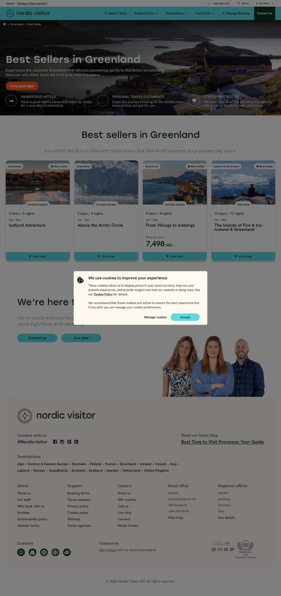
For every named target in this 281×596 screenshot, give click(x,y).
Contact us (37, 338)
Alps (20, 464)
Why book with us (30, 506)
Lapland (23, 470)
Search (245, 3)
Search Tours (118, 13)
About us (24, 493)
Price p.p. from (155, 237)
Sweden (112, 470)
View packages (22, 86)
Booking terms (78, 493)
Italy (173, 464)
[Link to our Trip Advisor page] (249, 549)
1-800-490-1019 (221, 3)
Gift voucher (127, 499)
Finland (95, 464)
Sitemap (73, 519)
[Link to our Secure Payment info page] (223, 545)
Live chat (81, 338)
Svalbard (96, 470)
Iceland (145, 464)
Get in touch (107, 550)
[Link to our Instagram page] (62, 442)
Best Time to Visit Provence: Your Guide (222, 442)
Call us (123, 506)
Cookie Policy (103, 294)
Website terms (28, 525)
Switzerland (131, 470)
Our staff (24, 499)
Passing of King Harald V (32, 3)
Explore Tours (144, 13)
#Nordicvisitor (32, 442)
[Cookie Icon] (80, 294)
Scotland (78, 470)
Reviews (23, 512)
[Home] (33, 13)
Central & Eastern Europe (48, 464)
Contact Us (264, 13)
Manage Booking (237, 13)
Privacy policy (78, 506)
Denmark (79, 464)
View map (39, 256)
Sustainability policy (32, 519)
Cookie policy (77, 512)
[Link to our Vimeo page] (69, 442)
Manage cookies (155, 317)
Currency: (264, 3)
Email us (124, 493)
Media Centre (128, 525)
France (110, 464)
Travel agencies (79, 525)
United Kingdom (156, 470)
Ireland (160, 464)
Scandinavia (58, 470)
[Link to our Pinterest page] (76, 442)
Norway (39, 470)
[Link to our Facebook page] (55, 442)
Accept (185, 317)
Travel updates (78, 499)
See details (226, 517)
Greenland (16, 24)
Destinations (175, 13)
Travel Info (202, 13)
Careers (124, 519)
